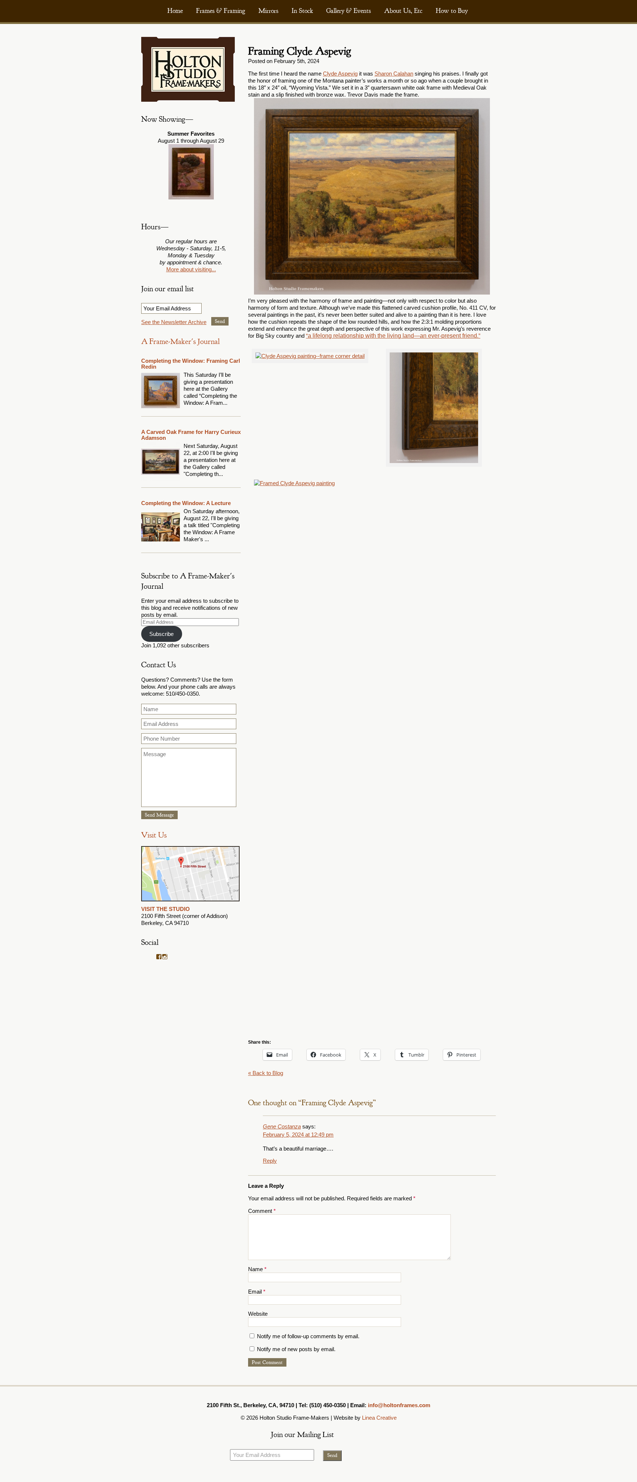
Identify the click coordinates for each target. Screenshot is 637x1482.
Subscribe (161, 634)
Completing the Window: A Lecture (186, 503)
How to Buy (452, 11)
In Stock (302, 11)
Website (258, 1314)
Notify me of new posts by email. (296, 1349)
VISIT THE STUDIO (165, 909)
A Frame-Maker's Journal (180, 342)
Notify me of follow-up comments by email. (308, 1336)
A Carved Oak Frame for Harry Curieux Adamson (191, 435)
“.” (393, 336)
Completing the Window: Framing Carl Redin (190, 364)
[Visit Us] (190, 902)
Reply (270, 1161)
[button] (310, 356)
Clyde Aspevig (340, 73)
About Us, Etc (403, 11)
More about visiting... (191, 269)
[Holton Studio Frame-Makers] (188, 100)
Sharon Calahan (394, 73)
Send (220, 321)
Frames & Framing (220, 11)
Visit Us (154, 835)
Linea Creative (379, 1418)
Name (257, 1269)
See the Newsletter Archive (173, 322)
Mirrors (268, 11)
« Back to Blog (265, 1073)
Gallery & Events (348, 11)
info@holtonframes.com (399, 1405)
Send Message (159, 815)
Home (175, 11)
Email (256, 1291)
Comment (262, 1211)
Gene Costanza (282, 1126)
